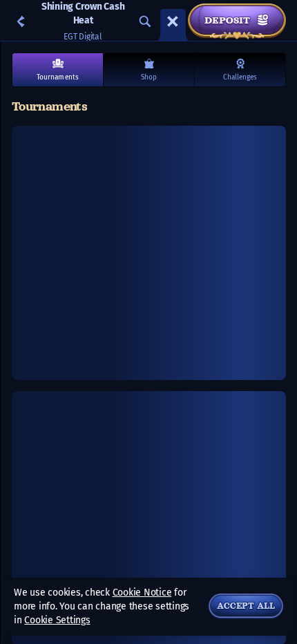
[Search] (145, 21)
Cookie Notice (142, 592)
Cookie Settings (57, 620)
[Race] (172, 21)
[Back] (20, 21)
